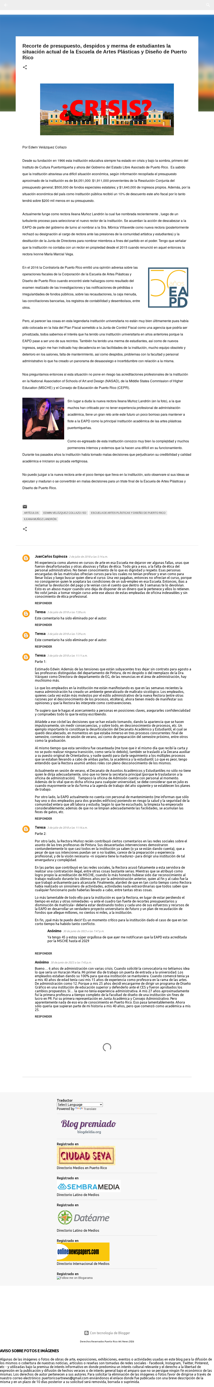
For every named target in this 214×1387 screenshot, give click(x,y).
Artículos (31, 512)
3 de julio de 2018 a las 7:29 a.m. (66, 633)
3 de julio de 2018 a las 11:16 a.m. (67, 827)
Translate (90, 1109)
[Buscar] (17, 5)
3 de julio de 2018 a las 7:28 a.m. (66, 612)
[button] (24, 67)
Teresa (40, 612)
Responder (43, 603)
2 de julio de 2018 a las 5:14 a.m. (88, 556)
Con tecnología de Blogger (109, 1333)
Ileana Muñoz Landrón (40, 519)
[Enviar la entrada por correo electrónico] (24, 508)
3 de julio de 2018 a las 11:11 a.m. (67, 655)
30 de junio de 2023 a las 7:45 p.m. (71, 962)
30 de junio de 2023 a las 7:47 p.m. (83, 931)
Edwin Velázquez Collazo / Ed (64, 512)
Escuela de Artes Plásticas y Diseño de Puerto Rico (128, 512)
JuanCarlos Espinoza (51, 556)
